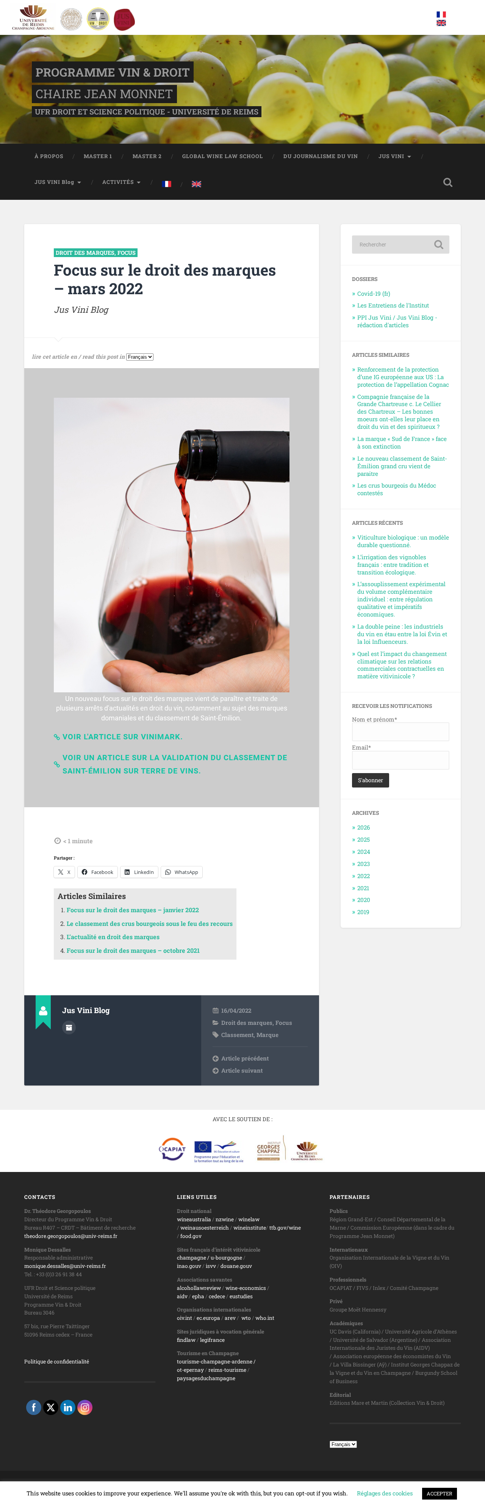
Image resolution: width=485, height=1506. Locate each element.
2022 (363, 876)
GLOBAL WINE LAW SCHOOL (222, 156)
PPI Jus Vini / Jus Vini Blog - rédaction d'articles (397, 321)
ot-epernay (190, 1369)
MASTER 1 (98, 156)
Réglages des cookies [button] (385, 1493)
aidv (182, 1296)
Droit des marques (85, 252)
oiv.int (184, 1318)
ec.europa (208, 1318)
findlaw (186, 1340)
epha (198, 1296)
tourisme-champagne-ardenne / (216, 1361)
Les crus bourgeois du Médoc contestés (396, 489)
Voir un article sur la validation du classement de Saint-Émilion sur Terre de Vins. (175, 764)
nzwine (225, 1219)
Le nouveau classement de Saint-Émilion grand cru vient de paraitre (402, 466)
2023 (363, 864)
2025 (363, 839)
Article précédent (245, 1058)
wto (246, 1318)
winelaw (249, 1219)
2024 (363, 851)
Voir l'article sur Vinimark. (123, 736)
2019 (363, 912)
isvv (211, 1266)
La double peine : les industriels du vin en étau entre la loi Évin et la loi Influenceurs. (402, 634)
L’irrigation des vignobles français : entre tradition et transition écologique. (393, 564)
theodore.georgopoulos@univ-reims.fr (70, 1236)
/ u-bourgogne (224, 1257)
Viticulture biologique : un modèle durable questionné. (403, 541)
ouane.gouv (238, 1266)
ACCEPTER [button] (439, 1493)
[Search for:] (400, 244)
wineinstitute (249, 1227)
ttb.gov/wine (285, 1227)
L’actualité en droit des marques (113, 937)
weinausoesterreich (204, 1227)
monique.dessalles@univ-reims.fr (65, 1266)
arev (230, 1318)
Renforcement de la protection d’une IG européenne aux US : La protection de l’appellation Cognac (403, 377)
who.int (264, 1318)
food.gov (191, 1236)
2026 (363, 827)
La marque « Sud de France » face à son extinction (402, 442)
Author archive (69, 1027)
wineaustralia (194, 1219)
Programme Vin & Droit (113, 72)
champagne (191, 1257)
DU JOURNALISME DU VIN (320, 156)
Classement (237, 1035)
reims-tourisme (227, 1369)
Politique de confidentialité (56, 1361)
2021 (363, 888)
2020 (363, 900)
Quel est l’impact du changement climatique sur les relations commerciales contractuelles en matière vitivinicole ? (402, 665)
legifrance (212, 1340)
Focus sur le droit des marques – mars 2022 (165, 279)
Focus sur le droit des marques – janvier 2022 (133, 910)
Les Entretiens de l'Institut (393, 305)
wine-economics (245, 1288)
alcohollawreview (199, 1288)
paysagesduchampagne (206, 1378)
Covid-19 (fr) (373, 293)
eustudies (241, 1296)
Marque (267, 1035)
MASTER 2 (147, 156)
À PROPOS (48, 156)
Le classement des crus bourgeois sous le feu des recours (150, 923)
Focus (126, 252)
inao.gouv (189, 1266)
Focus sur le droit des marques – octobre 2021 (133, 950)
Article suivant (242, 1070)
